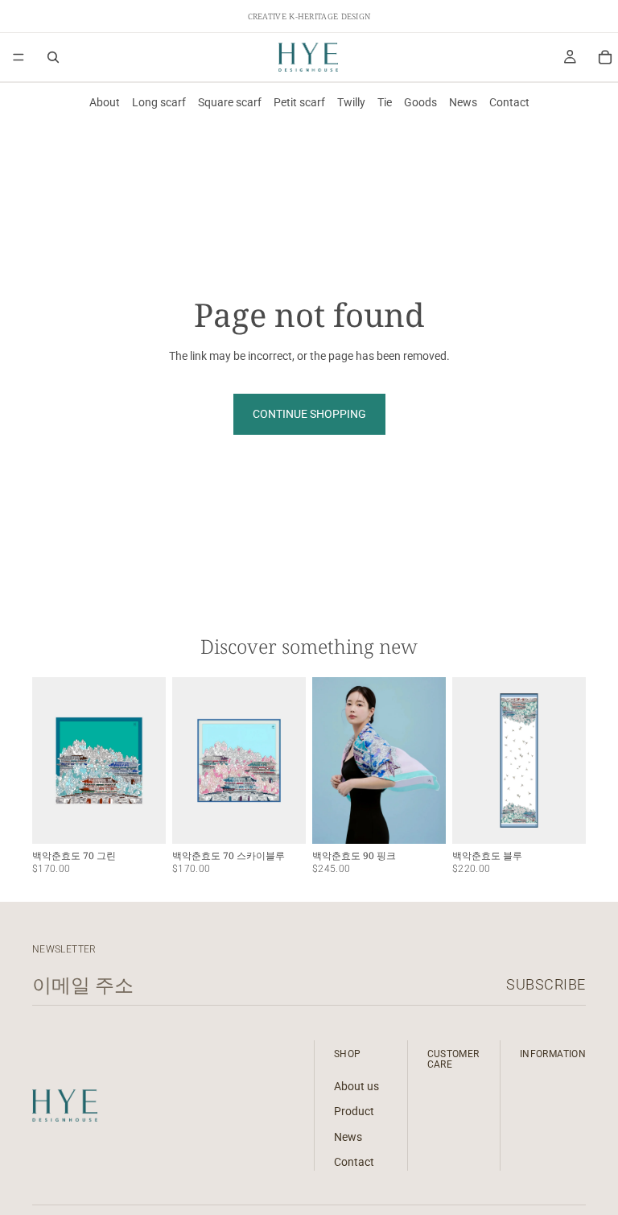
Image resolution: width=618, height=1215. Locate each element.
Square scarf (230, 102)
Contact (509, 102)
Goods (420, 102)
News (463, 102)
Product (354, 1111)
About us (356, 1085)
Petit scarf (299, 102)
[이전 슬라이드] (50, 760)
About (104, 102)
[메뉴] (18, 57)
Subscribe (546, 984)
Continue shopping (309, 413)
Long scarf (159, 102)
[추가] (140, 818)
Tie (384, 102)
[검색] (53, 57)
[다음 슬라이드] (148, 760)
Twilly (351, 102)
